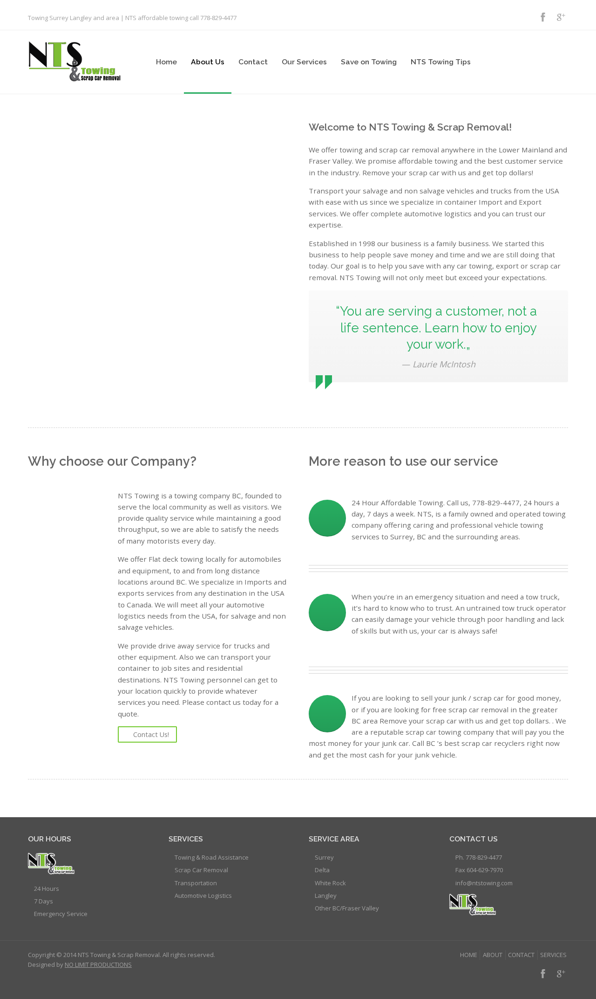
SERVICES (553, 955)
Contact (253, 61)
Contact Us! (151, 734)
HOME (468, 955)
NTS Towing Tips (441, 61)
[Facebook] (542, 16)
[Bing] (524, 16)
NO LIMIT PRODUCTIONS (98, 964)
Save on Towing (369, 61)
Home (166, 61)
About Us (207, 61)
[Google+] (560, 16)
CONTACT (521, 955)
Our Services (304, 61)
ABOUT (492, 955)
